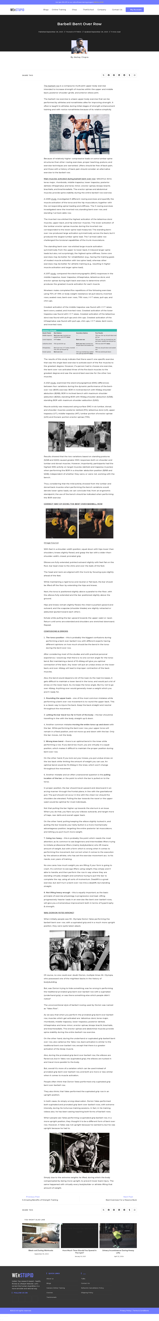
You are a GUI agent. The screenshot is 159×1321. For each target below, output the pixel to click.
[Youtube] (35, 1299)
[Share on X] (103, 75)
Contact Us (85, 1283)
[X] (15, 1299)
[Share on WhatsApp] (134, 75)
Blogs (49, 1283)
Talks (83, 1278)
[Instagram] (28, 1299)
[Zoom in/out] (1, 1316)
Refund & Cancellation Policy (92, 1288)
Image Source (51, 543)
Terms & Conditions (141, 1311)
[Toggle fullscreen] (3, 1316)
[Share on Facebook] (109, 75)
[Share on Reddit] (124, 75)
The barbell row (51, 86)
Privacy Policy (125, 1311)
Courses (50, 1292)
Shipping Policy (87, 1292)
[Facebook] (22, 1299)
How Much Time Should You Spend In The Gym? (79, 1251)
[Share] (5, 1316)
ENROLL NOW (99, 2)
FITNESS (77, 32)
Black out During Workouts (41, 1250)
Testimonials (51, 1297)
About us (50, 1278)
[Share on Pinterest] (114, 75)
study (53, 199)
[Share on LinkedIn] (119, 75)
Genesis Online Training (56, 1288)
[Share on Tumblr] (129, 75)
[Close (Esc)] (7, 1316)
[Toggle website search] (148, 10)
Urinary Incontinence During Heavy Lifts (118, 1251)
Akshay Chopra (81, 57)
